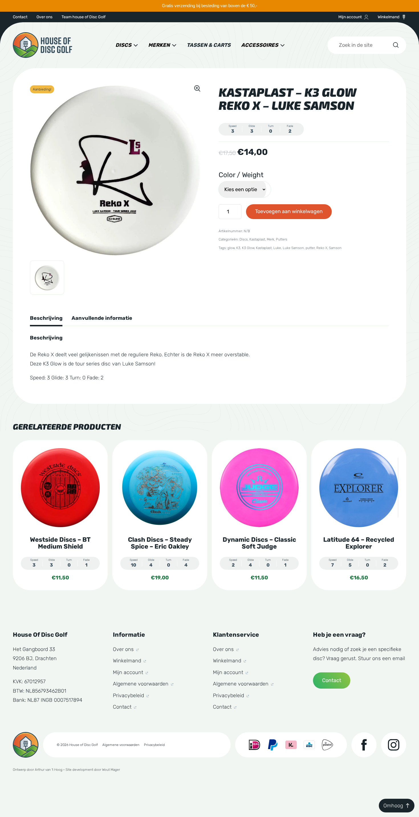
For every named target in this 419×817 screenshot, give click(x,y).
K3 (238, 248)
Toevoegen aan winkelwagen (289, 211)
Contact (20, 17)
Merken (159, 45)
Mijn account (350, 17)
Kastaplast (257, 239)
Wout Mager (111, 770)
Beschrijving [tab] (46, 318)
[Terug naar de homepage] (42, 45)
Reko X (321, 248)
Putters (281, 239)
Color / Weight (241, 175)
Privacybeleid (129, 695)
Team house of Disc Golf (83, 17)
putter (310, 248)
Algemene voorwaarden (141, 684)
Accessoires (259, 45)
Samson (335, 248)
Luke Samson (293, 248)
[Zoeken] (395, 45)
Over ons (44, 17)
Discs (123, 45)
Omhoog (393, 805)
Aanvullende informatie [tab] (102, 318)
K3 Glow (248, 248)
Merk (270, 239)
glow (231, 248)
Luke (277, 248)
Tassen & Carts (209, 45)
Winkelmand (388, 17)
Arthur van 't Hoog (48, 770)
